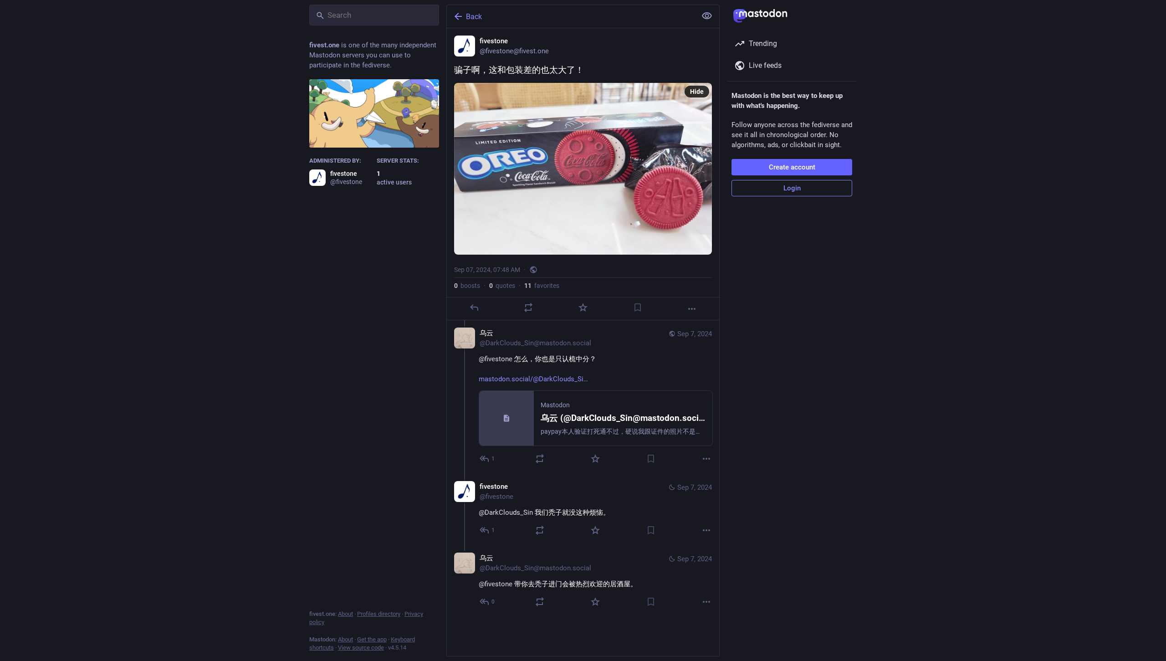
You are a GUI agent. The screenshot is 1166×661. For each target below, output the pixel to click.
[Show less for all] (707, 16)
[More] (691, 308)
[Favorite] (583, 307)
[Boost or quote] (528, 307)
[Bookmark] (637, 307)
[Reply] (474, 307)
